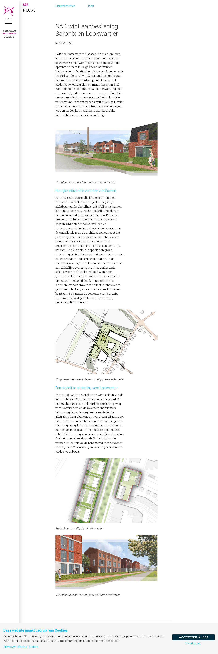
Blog (91, 6)
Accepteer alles (193, 637)
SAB (8, 11)
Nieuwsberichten (65, 6)
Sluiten (33, 646)
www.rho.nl (9, 37)
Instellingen (193, 643)
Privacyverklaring (15, 646)
